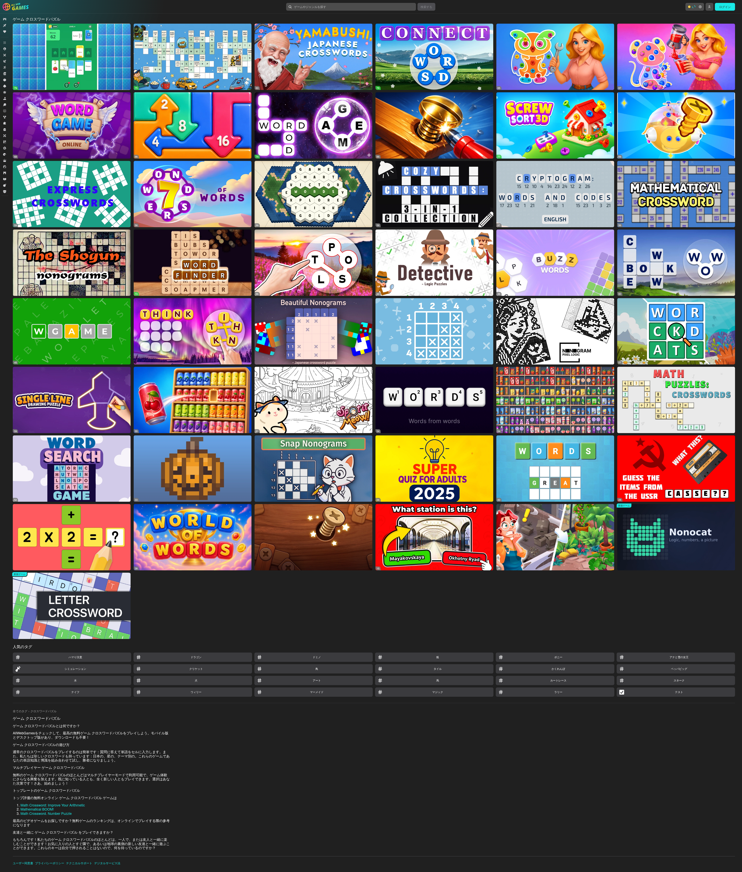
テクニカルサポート (79, 863)
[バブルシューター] (5, 117)
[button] (694, 7)
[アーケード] (5, 67)
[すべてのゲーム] (5, 19)
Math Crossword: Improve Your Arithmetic (53, 804)
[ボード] (5, 136)
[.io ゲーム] (5, 49)
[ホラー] (5, 129)
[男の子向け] (5, 191)
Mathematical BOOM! (37, 809)
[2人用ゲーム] (5, 55)
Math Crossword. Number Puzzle (46, 813)
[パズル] (5, 123)
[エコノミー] (5, 74)
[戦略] (5, 173)
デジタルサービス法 (107, 863)
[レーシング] (5, 154)
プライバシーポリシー (49, 863)
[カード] (5, 86)
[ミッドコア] (5, 148)
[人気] (5, 31)
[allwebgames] (17, 7)
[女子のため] (5, 167)
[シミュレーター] (5, 98)
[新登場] (5, 25)
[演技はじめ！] (5, 185)
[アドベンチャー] (5, 61)
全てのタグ (20, 711)
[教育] (5, 179)
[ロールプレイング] (5, 160)
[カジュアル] (5, 80)
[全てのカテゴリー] (5, 43)
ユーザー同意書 (23, 863)
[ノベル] (5, 111)
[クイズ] (5, 92)
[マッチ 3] (5, 142)
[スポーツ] (5, 105)
